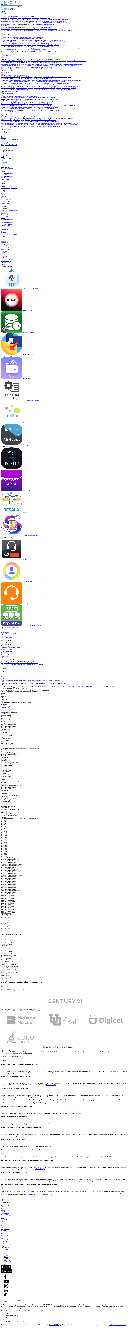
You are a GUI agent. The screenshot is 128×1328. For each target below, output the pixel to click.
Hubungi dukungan (6, 1215)
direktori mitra (29, 1194)
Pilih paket (4, 1197)
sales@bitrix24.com (77, 1113)
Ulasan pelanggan (6, 1225)
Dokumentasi (4, 1235)
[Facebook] (5, 1278)
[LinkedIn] (6, 1292)
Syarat (6, 1255)
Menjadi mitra (4, 1249)
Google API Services (6, 1244)
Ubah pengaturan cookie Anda (117, 1325)
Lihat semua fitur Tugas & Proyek (10, 52)
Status (2, 1218)
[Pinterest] (5, 1297)
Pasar (2, 1238)
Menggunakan (5, 1229)
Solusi (2, 1224)
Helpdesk (3, 1210)
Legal (5, 1254)
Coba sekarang (5, 707)
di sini (49, 1146)
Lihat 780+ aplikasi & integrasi (9, 627)
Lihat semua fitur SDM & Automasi (10, 111)
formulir (104, 1193)
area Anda (65, 1100)
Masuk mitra (4, 1251)
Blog (2, 1221)
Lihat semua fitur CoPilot (8, 128)
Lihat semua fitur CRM (7, 32)
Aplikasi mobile (5, 1240)
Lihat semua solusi (6, 262)
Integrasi (3, 264)
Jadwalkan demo (5, 1216)
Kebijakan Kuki (21, 1322)
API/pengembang (5, 1243)
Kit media (3, 1204)
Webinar (3, 1211)
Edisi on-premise (5, 1232)
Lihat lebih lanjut (51, 1085)
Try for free (4, 731)
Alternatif (3, 1227)
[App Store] (6, 1268)
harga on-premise (14, 1055)
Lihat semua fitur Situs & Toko (9, 91)
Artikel (3, 1222)
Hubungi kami (5, 1205)
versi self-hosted (59, 1103)
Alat (2, 1200)
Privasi (6, 1257)
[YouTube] (6, 1283)
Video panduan (5, 1213)
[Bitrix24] (8, 3)
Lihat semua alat (5, 129)
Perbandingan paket (6, 978)
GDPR (6, 1258)
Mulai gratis (4, 4)
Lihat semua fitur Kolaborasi (8, 70)
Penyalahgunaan (8, 1261)
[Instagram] (6, 1287)
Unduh (3, 1233)
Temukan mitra (5, 1247)
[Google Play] (6, 1272)
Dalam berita (4, 1207)
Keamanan (7, 1260)
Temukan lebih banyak (55, 1325)
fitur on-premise (5, 1055)
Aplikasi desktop (5, 1241)
